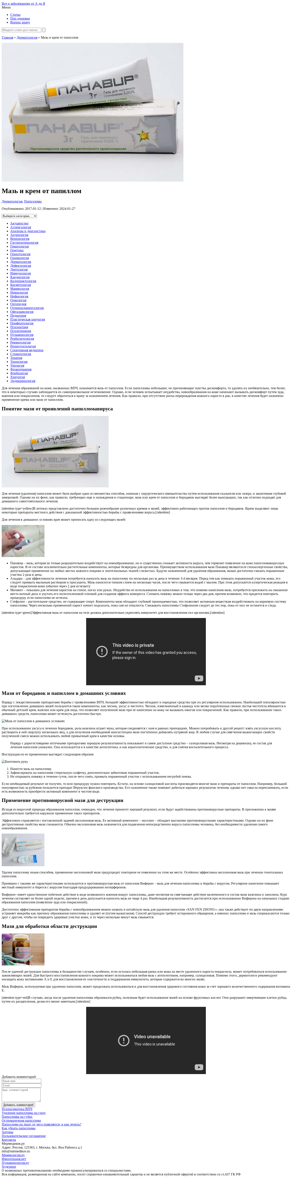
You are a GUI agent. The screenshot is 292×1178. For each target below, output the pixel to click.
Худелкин (9, 1166)
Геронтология (20, 254)
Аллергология (20, 227)
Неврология (19, 292)
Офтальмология (21, 311)
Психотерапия (20, 331)
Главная (7, 37)
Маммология (19, 288)
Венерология (19, 239)
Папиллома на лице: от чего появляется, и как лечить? (41, 1124)
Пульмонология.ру (15, 1163)
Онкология (18, 300)
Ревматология (20, 342)
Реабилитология (22, 338)
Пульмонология (21, 335)
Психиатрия (19, 327)
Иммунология (20, 273)
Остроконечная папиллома (21, 1120)
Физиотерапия (20, 369)
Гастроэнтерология (24, 242)
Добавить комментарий (18, 1105)
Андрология (19, 235)
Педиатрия (18, 315)
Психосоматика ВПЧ (17, 1109)
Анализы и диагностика (28, 231)
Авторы (7, 1132)
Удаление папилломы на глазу (24, 1113)
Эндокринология (22, 381)
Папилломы (33, 201)
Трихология (18, 361)
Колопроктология (23, 281)
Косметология (20, 285)
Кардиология (19, 277)
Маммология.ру (13, 1155)
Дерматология (27, 37)
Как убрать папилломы (18, 1128)
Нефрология (19, 296)
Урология (17, 365)
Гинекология (19, 258)
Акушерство (19, 223)
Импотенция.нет (14, 1159)
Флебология (19, 373)
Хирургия (17, 377)
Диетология (19, 269)
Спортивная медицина (26, 350)
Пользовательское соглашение (24, 1136)
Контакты (9, 1140)
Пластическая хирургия (27, 319)
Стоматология (20, 354)
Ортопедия (18, 304)
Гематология (19, 246)
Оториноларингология (27, 308)
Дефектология (20, 265)
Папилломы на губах (17, 1116)
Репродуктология (23, 346)
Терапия (16, 358)
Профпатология (21, 323)
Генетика (17, 250)
